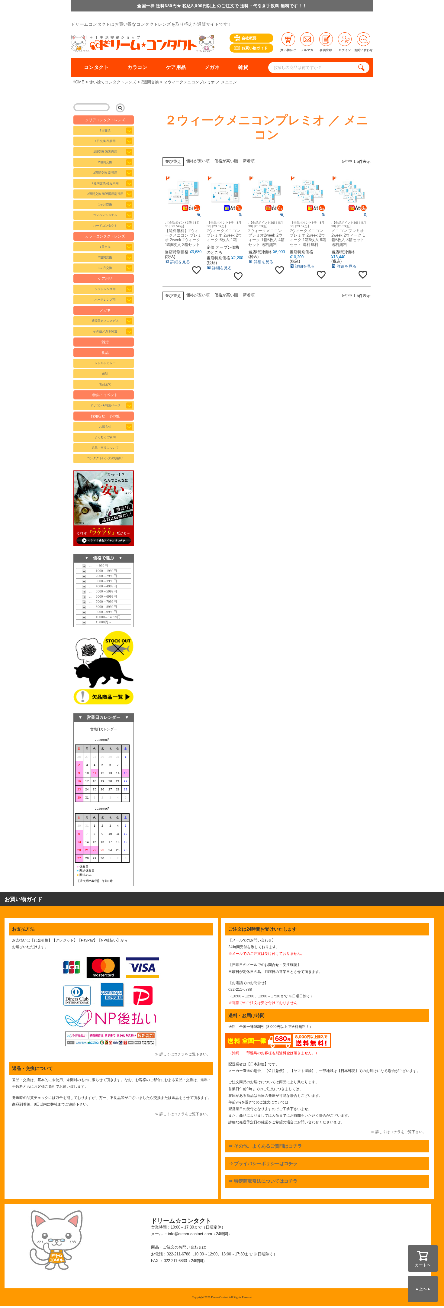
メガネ (212, 67)
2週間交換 (150, 82)
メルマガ (307, 50)
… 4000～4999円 (101, 586)
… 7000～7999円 (101, 601)
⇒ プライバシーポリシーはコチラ (263, 1163)
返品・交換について (105, 447)
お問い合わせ (363, 50)
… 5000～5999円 (101, 591)
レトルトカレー (105, 363)
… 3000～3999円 (101, 581)
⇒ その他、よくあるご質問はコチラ (265, 1145)
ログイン (345, 50)
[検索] (362, 67)
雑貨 (243, 67)
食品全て (105, 384)
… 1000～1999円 (101, 571)
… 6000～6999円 (101, 596)
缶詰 (105, 373)
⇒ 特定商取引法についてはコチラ (263, 1181)
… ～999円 (97, 565)
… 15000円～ (98, 622)
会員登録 (326, 50)
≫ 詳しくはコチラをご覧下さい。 (182, 1054)
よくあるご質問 (105, 437)
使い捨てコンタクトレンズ (112, 82)
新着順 (249, 161)
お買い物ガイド (255, 48)
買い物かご (288, 50)
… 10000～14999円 (103, 617)
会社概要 (249, 38)
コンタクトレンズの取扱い (105, 458)
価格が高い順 (226, 161)
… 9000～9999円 (101, 612)
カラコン (137, 67)
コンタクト (96, 67)
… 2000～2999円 (101, 576)
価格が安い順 (198, 161)
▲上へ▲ (423, 1289)
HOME (78, 82)
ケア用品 (176, 67)
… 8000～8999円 (101, 607)
